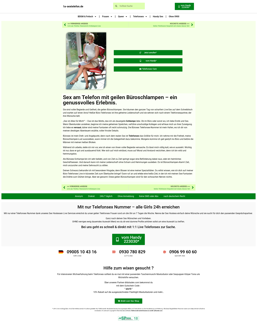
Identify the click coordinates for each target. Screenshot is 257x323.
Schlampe (131, 121)
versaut (77, 127)
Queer (121, 16)
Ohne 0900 (174, 16)
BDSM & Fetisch (85, 16)
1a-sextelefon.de (73, 6)
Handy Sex (158, 16)
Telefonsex (138, 16)
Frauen (105, 16)
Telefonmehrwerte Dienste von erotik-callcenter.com (146, 310)
